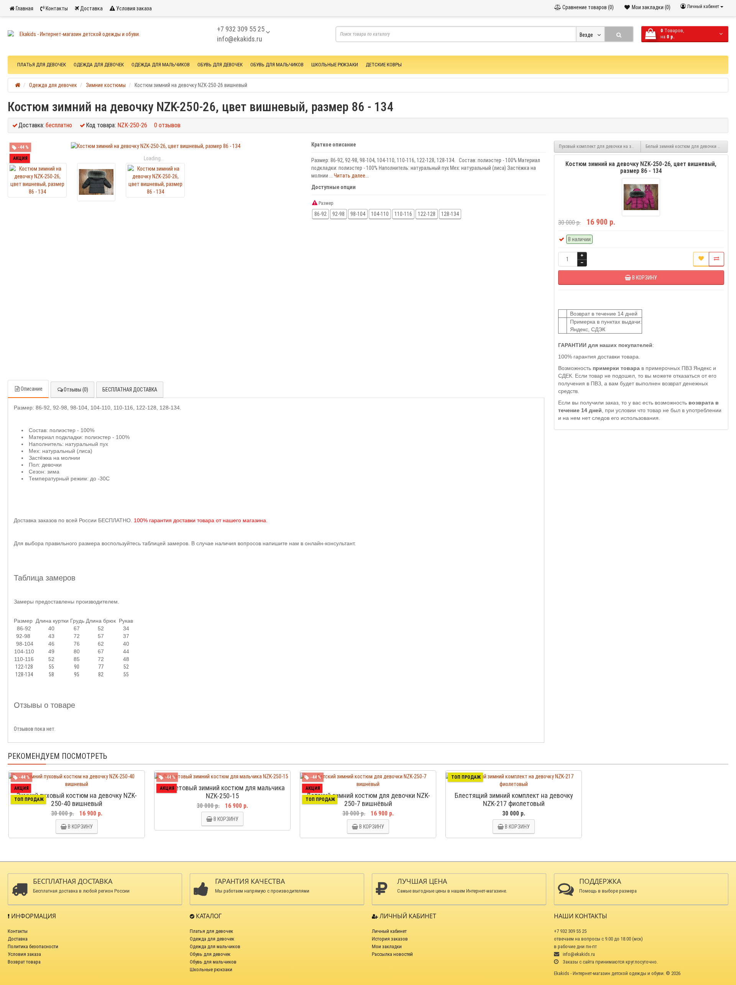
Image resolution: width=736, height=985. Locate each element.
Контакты (56, 8)
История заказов (390, 939)
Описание (32, 389)
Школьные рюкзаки (334, 64)
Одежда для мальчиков (160, 64)
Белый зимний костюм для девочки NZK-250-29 (687, 146)
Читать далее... (351, 176)
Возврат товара (24, 962)
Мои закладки (387, 946)
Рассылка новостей (392, 954)
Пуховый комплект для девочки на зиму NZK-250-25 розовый (600, 146)
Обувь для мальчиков (277, 64)
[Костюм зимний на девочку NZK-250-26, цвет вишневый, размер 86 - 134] (155, 146)
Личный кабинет (389, 931)
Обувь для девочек (220, 64)
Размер (325, 203)
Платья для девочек (41, 64)
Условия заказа (133, 8)
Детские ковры (384, 64)
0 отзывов (167, 125)
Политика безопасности (33, 946)
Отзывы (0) (76, 389)
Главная (24, 8)
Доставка (91, 8)
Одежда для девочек (99, 64)
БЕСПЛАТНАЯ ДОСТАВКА (129, 389)
